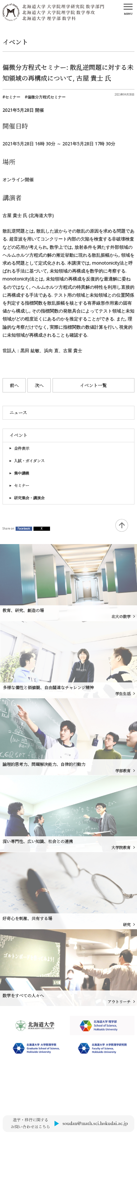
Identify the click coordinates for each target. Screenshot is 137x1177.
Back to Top (121, 525)
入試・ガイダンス (29, 461)
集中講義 (21, 473)
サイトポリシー (16, 1143)
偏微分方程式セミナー (46, 96)
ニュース (18, 412)
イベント (18, 435)
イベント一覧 (93, 385)
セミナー (21, 485)
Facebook (24, 528)
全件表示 (21, 448)
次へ (39, 385)
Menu (128, 13)
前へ (14, 385)
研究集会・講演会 (29, 498)
